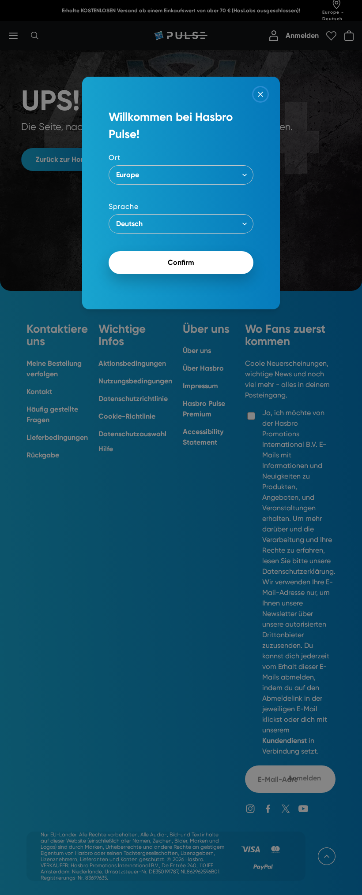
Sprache (124, 206)
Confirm (181, 262)
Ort (115, 157)
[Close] (260, 94)
